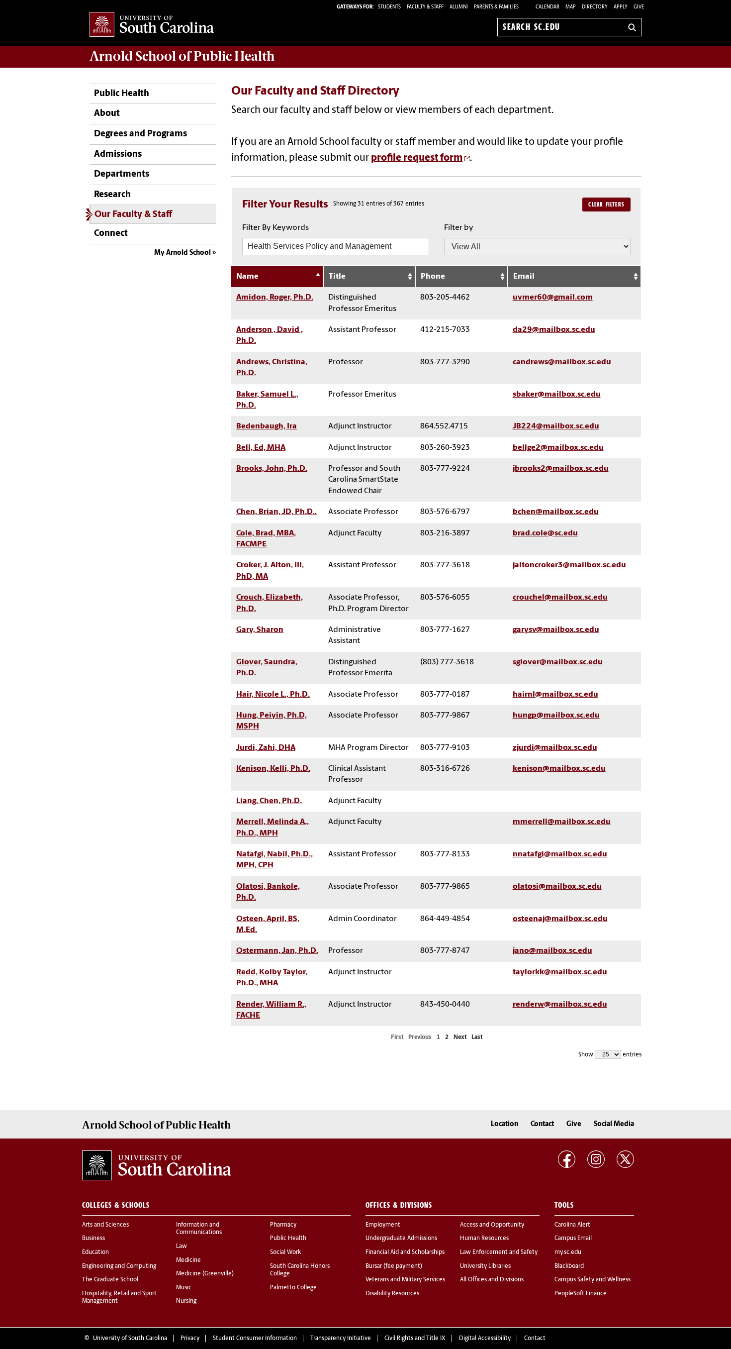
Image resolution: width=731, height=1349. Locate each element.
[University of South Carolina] (156, 1165)
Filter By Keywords (275, 228)
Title (337, 277)
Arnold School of (182, 56)
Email (524, 277)
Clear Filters (606, 204)
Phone (433, 277)
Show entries (609, 1055)
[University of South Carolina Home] (152, 25)
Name (247, 277)
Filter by (458, 228)
